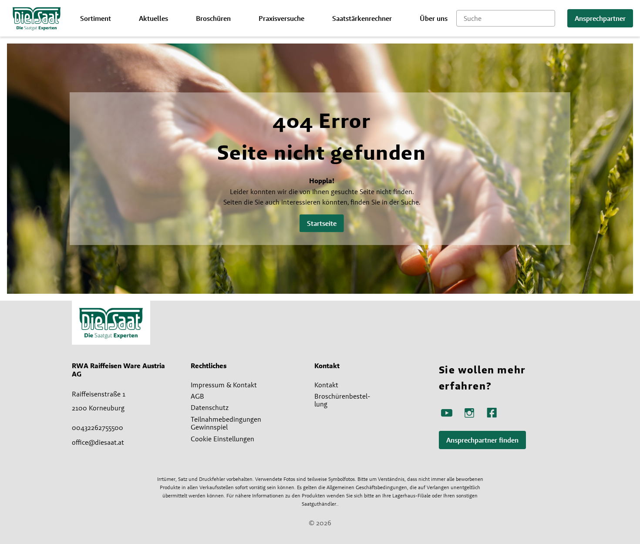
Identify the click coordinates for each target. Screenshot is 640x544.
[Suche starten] (548, 18)
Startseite (322, 223)
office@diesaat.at (98, 442)
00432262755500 (97, 427)
